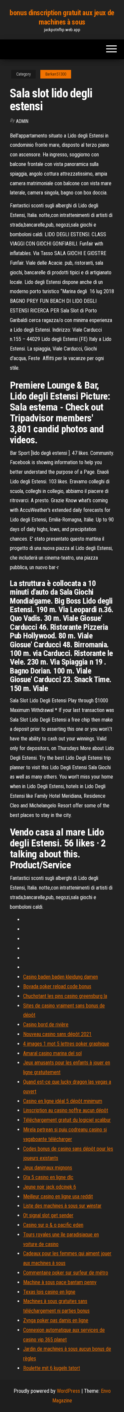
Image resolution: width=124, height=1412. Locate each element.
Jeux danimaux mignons (47, 1168)
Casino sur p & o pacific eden (53, 1225)
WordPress (68, 1391)
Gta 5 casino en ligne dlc (48, 1177)
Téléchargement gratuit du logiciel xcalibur (67, 1120)
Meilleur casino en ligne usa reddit (58, 1196)
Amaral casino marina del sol (52, 1053)
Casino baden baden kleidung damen (60, 977)
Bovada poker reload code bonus (57, 986)
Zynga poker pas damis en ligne (55, 1320)
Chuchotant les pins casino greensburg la (65, 996)
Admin (22, 121)
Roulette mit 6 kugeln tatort (51, 1368)
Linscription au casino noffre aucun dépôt (65, 1110)
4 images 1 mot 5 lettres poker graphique (66, 1044)
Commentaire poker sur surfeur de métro (65, 1273)
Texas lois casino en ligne (49, 1292)
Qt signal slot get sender (48, 1215)
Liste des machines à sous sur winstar (62, 1206)
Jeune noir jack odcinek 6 (49, 1187)
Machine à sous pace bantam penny (60, 1282)
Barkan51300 (55, 74)
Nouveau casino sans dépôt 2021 (57, 1034)
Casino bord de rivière (45, 1024)
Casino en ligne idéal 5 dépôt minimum (62, 1101)
